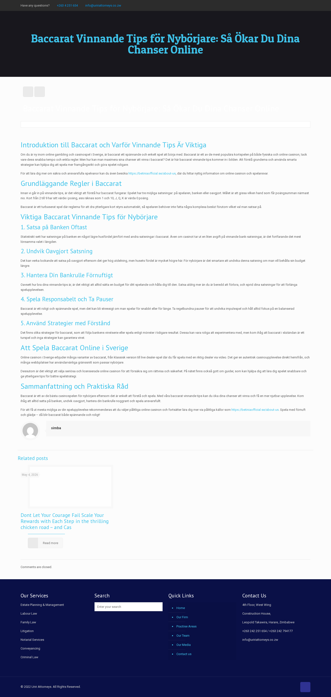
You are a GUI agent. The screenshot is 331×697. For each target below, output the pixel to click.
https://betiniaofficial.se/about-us (152, 173)
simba (56, 428)
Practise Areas (186, 626)
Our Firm (182, 617)
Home (180, 608)
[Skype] (288, 5)
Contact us (183, 654)
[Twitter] (301, 5)
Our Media (183, 645)
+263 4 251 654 (67, 5)
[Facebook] (294, 5)
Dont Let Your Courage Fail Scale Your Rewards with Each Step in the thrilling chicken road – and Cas (65, 521)
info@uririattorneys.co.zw (103, 5)
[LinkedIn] (307, 5)
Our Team (182, 635)
